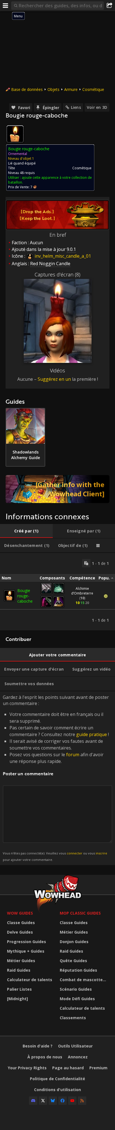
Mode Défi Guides (77, 998)
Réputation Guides (78, 970)
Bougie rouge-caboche (25, 596)
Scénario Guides (76, 989)
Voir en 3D (97, 107)
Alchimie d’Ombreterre (82, 591)
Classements (73, 1017)
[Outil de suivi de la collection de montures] (57, 489)
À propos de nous (44, 1056)
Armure (71, 89)
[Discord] (33, 1100)
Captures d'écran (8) (57, 274)
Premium (98, 1067)
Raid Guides (18, 970)
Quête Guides (73, 960)
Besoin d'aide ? (37, 1046)
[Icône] (15, 134)
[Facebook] (62, 1100)
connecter (74, 853)
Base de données (27, 89)
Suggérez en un (54, 379)
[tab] (26, 531)
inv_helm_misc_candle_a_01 (62, 256)
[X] (43, 1100)
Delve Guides (20, 932)
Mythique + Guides (25, 951)
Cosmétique (93, 89)
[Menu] (5, 5)
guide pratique (91, 734)
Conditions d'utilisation (57, 1089)
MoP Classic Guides (80, 913)
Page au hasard (68, 1067)
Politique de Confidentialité (57, 1078)
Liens (76, 107)
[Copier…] (86, 563)
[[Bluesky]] (53, 1100)
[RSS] (82, 1100)
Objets (53, 89)
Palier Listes (19, 989)
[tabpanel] (57, 591)
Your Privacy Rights (27, 1067)
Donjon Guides (74, 941)
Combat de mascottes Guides (85, 979)
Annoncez (78, 1056)
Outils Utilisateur (75, 1046)
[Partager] (109, 5)
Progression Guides (26, 941)
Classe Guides (21, 922)
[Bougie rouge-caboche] (9, 595)
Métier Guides (21, 960)
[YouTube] (72, 1100)
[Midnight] (17, 998)
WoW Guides (20, 913)
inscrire (101, 853)
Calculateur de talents (29, 979)
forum (72, 754)
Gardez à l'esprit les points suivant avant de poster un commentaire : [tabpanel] (56, 778)
